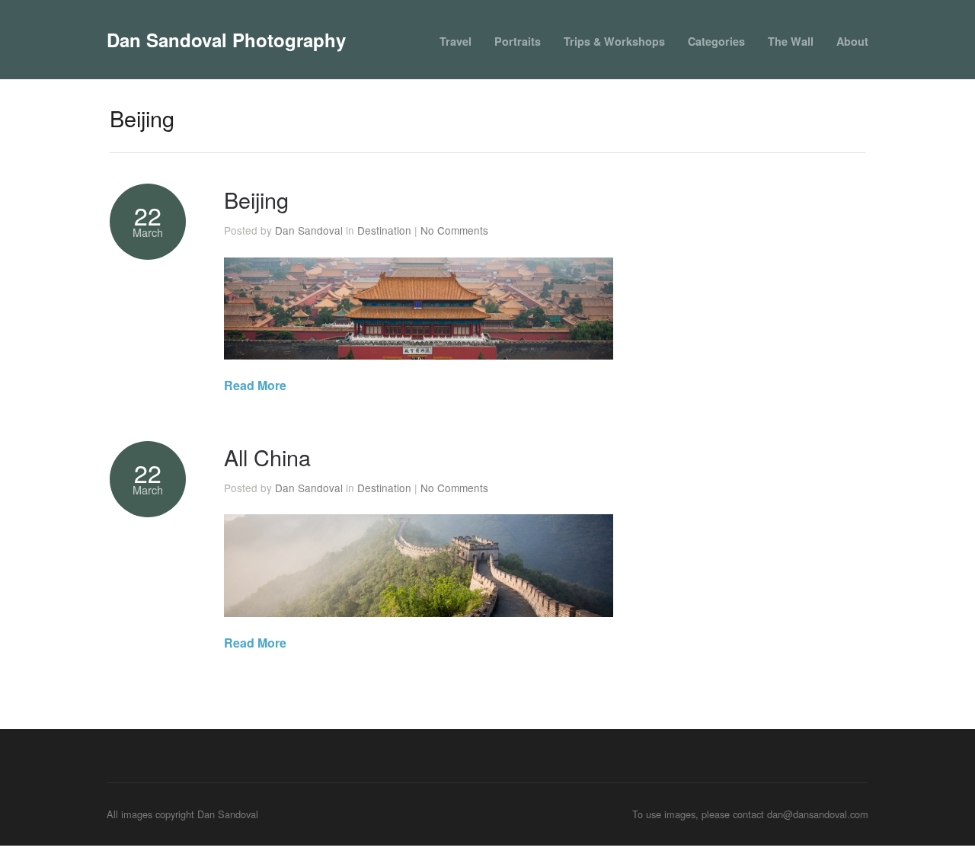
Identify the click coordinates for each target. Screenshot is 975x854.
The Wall (791, 41)
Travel (456, 41)
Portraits (517, 41)
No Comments (454, 230)
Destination (384, 230)
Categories (716, 41)
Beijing (256, 199)
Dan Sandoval (309, 230)
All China (267, 456)
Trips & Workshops (614, 41)
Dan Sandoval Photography (226, 40)
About (852, 41)
